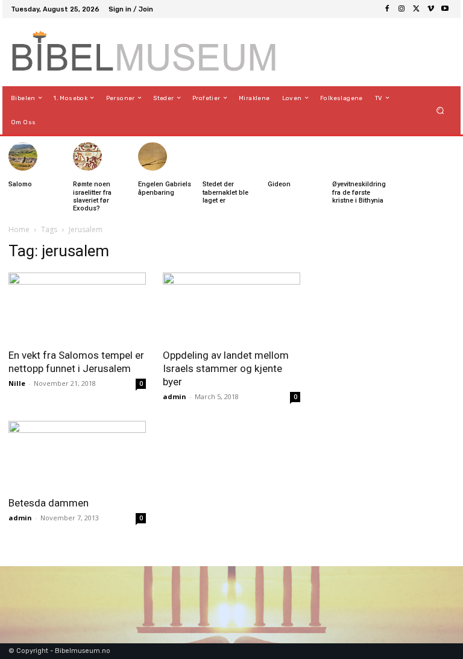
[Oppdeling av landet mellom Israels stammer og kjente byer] (231, 307)
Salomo (20, 184)
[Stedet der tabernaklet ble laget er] (217, 156)
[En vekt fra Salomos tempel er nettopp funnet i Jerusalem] (77, 307)
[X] (416, 9)
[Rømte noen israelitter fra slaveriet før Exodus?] (87, 156)
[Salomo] (22, 156)
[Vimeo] (430, 9)
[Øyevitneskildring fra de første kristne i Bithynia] (346, 156)
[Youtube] (445, 9)
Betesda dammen (48, 503)
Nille (16, 383)
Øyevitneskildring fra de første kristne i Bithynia (359, 192)
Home (19, 229)
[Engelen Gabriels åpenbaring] (152, 156)
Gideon (279, 184)
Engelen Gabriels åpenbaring (164, 188)
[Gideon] (282, 156)
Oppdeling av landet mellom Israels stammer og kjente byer (226, 368)
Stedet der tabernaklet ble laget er (225, 192)
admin (174, 396)
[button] (440, 110)
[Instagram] (401, 9)
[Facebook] (387, 9)
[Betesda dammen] (77, 455)
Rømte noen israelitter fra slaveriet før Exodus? (92, 196)
